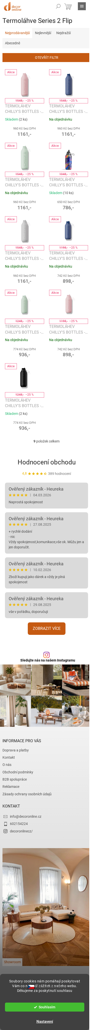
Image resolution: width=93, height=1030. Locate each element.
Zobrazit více (47, 628)
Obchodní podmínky (17, 772)
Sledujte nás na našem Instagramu (47, 660)
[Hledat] (58, 6)
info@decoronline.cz (25, 816)
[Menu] (82, 6)
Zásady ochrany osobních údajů (27, 794)
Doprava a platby (15, 750)
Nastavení (44, 1021)
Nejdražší (63, 33)
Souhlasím (47, 1007)
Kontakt (8, 757)
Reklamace (10, 787)
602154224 (19, 824)
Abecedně (12, 43)
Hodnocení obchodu (47, 462)
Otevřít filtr (46, 58)
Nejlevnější (43, 33)
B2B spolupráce (14, 779)
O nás (6, 765)
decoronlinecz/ (21, 831)
